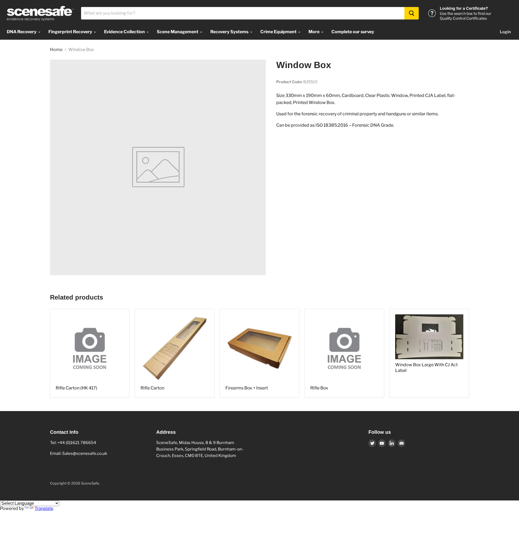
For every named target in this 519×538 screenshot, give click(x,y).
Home (56, 49)
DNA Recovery (22, 31)
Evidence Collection (125, 31)
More (314, 31)
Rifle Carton (152, 388)
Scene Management (178, 31)
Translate (44, 508)
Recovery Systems (229, 31)
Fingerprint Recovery (70, 31)
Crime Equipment (278, 31)
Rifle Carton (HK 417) (76, 388)
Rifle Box (319, 388)
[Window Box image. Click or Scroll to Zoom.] (158, 167)
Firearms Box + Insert (246, 388)
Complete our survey (352, 31)
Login (505, 31)
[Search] (411, 13)
